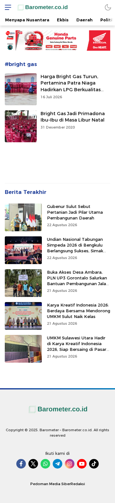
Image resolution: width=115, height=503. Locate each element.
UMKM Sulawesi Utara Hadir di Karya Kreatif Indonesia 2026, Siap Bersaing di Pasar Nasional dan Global (76, 346)
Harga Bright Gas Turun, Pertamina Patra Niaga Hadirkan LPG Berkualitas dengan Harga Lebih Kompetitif (71, 90)
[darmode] (108, 7)
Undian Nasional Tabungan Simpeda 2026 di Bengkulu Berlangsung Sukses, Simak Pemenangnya (75, 248)
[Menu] (6, 7)
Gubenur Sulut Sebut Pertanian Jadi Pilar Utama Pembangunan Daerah (75, 212)
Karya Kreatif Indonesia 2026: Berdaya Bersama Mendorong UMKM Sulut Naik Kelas (78, 310)
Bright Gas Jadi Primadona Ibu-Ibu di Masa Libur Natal (73, 117)
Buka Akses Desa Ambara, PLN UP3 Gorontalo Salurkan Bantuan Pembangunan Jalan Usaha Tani (78, 281)
